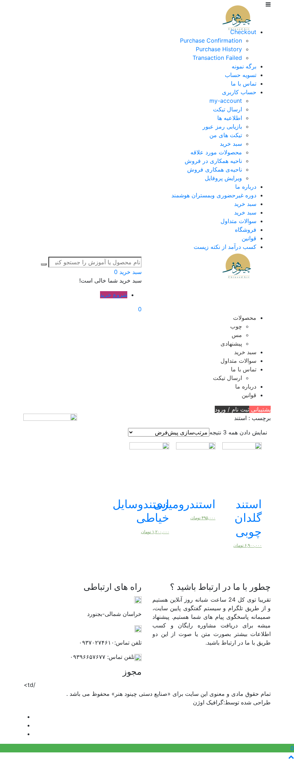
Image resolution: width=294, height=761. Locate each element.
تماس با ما (243, 83)
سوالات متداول (238, 221)
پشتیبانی (260, 409)
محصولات (244, 317)
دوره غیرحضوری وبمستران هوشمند (213, 195)
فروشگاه (245, 229)
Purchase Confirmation (211, 40)
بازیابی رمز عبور (222, 126)
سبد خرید (231, 143)
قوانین (249, 238)
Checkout (243, 31)
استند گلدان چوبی (248, 518)
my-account (225, 100)
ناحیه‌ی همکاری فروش (214, 169)
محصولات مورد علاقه (216, 152)
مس (237, 334)
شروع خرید (113, 294)
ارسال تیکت (227, 109)
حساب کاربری (239, 92)
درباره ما (245, 186)
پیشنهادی (231, 343)
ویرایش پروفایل (223, 178)
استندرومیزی (184, 504)
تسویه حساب (240, 74)
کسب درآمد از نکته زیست (225, 246)
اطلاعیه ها (229, 117)
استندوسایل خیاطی (141, 511)
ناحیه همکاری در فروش (213, 160)
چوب (236, 326)
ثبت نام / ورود (232, 409)
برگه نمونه (244, 66)
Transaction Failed (217, 57)
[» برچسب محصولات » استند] (237, 17)
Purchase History (219, 49)
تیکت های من (225, 135)
